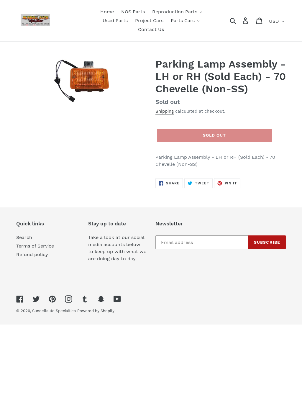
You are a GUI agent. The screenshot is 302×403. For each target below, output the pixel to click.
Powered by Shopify (95, 311)
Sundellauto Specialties (54, 311)
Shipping (164, 111)
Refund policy (32, 254)
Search (24, 237)
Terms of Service (35, 246)
